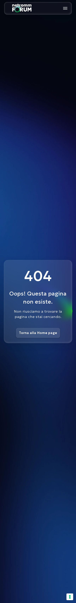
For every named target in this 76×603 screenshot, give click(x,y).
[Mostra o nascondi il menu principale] (65, 8)
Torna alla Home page (38, 333)
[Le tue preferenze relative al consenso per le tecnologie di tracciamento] (69, 596)
